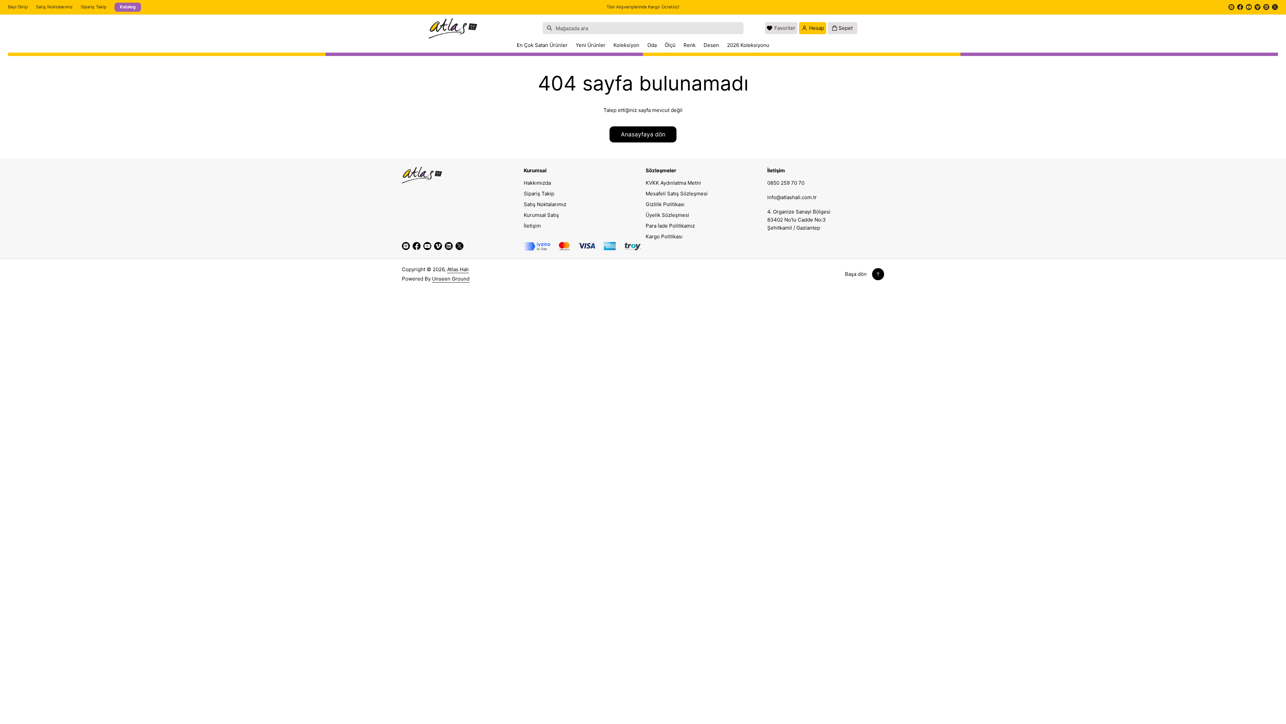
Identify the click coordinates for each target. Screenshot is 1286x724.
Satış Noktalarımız (54, 6)
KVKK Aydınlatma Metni (673, 183)
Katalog (128, 6)
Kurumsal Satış (541, 215)
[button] (643, 28)
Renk (690, 45)
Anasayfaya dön (643, 134)
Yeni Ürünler (590, 45)
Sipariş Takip (93, 6)
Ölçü (670, 45)
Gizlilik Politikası (665, 204)
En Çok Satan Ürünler (542, 45)
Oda (652, 45)
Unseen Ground (451, 279)
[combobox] (643, 28)
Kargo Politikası (664, 236)
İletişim (532, 226)
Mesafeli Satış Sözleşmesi (677, 193)
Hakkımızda (537, 183)
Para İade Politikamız (670, 226)
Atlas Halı (458, 269)
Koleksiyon (626, 45)
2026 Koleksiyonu (748, 45)
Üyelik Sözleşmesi (667, 215)
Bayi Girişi (18, 6)
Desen (711, 45)
